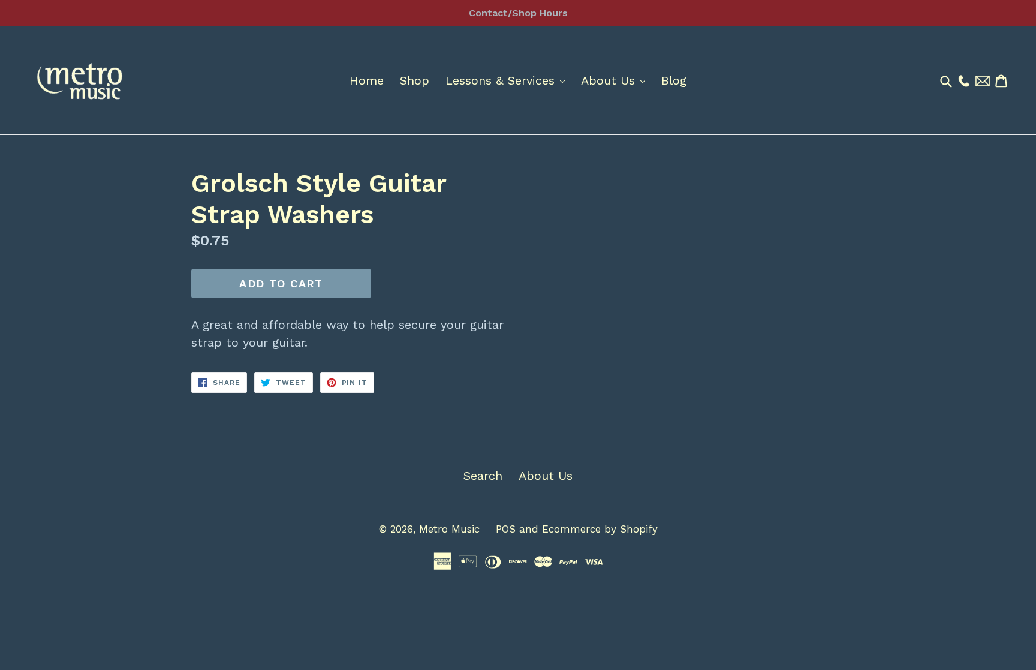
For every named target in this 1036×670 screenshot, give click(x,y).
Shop (414, 80)
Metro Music (449, 529)
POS (506, 529)
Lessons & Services (508, 80)
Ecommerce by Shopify (600, 529)
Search (482, 475)
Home (367, 80)
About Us (616, 80)
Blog (673, 80)
